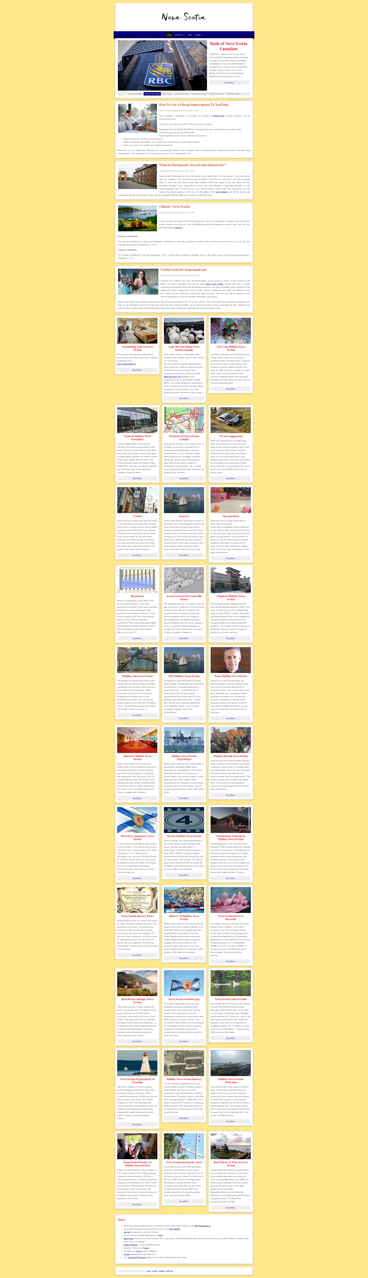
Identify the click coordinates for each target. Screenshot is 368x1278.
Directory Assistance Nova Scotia (137, 837)
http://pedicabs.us (203, 1226)
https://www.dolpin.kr (126, 364)
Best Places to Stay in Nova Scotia (231, 1163)
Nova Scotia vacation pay (184, 999)
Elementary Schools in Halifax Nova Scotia (231, 837)
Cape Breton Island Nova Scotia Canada (184, 348)
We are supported (231, 436)
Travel (146, 1248)
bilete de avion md (172, 376)
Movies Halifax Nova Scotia (184, 836)
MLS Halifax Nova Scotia (184, 676)
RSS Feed (169, 1271)
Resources (137, 596)
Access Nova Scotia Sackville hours (184, 597)
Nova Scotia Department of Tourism (137, 1080)
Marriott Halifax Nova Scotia (137, 757)
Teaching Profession (137, 1257)
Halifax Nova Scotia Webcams (230, 1080)
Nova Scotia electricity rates (184, 1162)
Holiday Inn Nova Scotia (137, 676)
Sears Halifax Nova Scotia (231, 676)
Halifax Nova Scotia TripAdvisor (184, 757)
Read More (229, 82)
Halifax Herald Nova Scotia (231, 756)
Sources (184, 516)
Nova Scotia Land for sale (231, 999)
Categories (178, 35)
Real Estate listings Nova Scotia (137, 1000)
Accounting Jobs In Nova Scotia (137, 348)
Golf (160, 1235)
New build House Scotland (228, 46)
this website (174, 1229)
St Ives (127, 1254)
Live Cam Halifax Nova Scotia (231, 348)
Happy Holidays (131, 1245)
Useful (137, 516)
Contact (155, 1271)
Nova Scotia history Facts (137, 916)
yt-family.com (218, 116)
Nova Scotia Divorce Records (230, 917)
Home (149, 1271)
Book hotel (128, 1238)
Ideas (190, 35)
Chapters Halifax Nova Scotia (231, 597)
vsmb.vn (178, 227)
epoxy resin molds (214, 284)
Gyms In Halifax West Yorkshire (137, 437)
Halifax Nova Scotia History (184, 1079)
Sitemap (198, 35)
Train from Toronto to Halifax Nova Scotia (137, 1163)
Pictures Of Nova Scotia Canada (184, 437)
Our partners (230, 516)
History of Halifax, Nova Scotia (184, 917)
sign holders (221, 192)
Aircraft (127, 1232)
